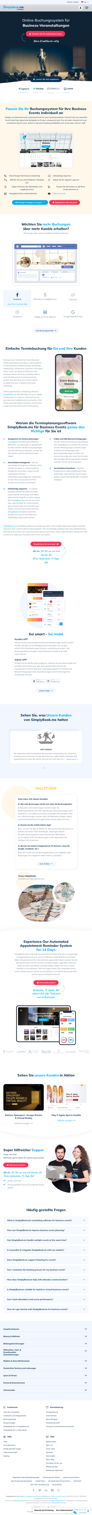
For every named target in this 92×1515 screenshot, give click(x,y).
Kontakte (49, 1452)
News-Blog (50, 1459)
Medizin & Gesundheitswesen (16, 1361)
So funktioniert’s (9, 1445)
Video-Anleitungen (10, 1452)
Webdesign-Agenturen (54, 1470)
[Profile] (81, 8)
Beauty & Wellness (11, 1336)
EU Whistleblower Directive (57, 1503)
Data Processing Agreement (21, 1481)
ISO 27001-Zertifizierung (40, 1484)
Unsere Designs (45, 304)
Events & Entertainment (14, 1383)
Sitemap (6, 1456)
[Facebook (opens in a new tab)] (33, 1490)
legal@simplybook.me (57, 1501)
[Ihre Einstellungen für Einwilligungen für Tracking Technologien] (88, 1511)
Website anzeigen (22, 1123)
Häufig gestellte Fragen (12, 1449)
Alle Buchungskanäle (45, 330)
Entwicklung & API (53, 1423)
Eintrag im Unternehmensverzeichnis (60, 1426)
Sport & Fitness (10, 1375)
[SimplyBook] (13, 7)
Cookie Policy (40, 1481)
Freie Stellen (50, 1456)
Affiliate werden (52, 1467)
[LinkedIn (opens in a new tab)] (46, 1490)
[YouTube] (52, 1490)
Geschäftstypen (52, 1419)
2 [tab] (47, 768)
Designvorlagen (9, 1423)
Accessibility (56, 1484)
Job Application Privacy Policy (59, 1481)
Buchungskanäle (9, 1419)
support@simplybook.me (19, 1501)
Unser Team (50, 1449)
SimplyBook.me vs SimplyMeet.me (16, 1426)
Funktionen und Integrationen (14, 1416)
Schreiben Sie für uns (54, 1463)
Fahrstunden (9, 1390)
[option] (46, 263)
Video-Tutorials (59, 193)
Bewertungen (51, 1441)
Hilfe (5, 1441)
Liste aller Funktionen (11, 1412)
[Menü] (87, 7)
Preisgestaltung (52, 1412)
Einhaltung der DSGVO (51, 1477)
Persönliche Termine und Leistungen (19, 1368)
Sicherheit (77, 1481)
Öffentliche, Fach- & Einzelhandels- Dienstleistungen (12, 1352)
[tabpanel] (46, 747)
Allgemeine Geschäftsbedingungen (26, 1477)
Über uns (49, 1445)
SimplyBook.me (9, 394)
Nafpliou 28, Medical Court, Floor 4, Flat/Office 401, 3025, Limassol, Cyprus (42, 1496)
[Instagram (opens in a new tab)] (58, 1490)
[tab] (17, 299)
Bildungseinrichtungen (13, 1344)
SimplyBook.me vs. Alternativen (15, 1430)
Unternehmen (51, 1416)
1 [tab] (44, 768)
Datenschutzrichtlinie (71, 1477)
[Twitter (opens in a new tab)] (39, 1490)
